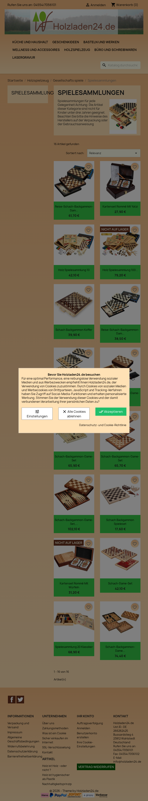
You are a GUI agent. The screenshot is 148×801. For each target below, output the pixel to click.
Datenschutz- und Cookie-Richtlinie (102, 425)
